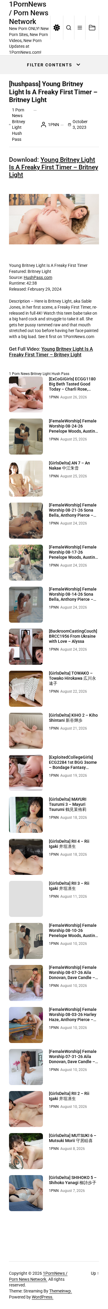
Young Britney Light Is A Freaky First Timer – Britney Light (53, 167)
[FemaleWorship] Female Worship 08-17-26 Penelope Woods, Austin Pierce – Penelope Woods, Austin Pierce (74, 557)
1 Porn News (19, 374)
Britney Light (41, 374)
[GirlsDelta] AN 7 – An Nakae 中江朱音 (69, 465)
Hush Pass (60, 374)
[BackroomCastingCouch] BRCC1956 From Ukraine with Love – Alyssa (73, 636)
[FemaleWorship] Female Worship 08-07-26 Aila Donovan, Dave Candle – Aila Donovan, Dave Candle (73, 977)
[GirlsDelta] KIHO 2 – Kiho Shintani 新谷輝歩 (73, 718)
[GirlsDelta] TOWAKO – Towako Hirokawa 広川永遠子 (72, 678)
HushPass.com (38, 277)
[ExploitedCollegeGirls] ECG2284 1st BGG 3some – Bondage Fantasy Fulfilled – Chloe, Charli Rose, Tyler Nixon (73, 767)
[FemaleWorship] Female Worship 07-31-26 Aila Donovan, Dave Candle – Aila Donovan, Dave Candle (73, 1061)
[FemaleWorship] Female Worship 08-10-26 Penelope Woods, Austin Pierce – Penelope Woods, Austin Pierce (74, 935)
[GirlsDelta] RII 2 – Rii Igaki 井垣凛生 (69, 1096)
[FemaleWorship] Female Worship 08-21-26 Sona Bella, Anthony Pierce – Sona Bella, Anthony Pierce (73, 515)
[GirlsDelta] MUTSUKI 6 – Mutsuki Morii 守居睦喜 (72, 1138)
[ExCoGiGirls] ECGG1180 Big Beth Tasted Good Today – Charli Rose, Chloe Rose (72, 386)
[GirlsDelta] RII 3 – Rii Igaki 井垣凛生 (69, 886)
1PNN (53, 124)
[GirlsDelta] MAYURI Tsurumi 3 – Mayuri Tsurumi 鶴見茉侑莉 (67, 804)
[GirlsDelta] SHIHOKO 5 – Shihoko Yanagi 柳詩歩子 (73, 1180)
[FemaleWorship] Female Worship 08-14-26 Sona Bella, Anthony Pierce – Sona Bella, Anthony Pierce (73, 599)
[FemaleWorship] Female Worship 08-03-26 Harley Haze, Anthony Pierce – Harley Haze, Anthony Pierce (73, 1019)
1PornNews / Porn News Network (28, 13)
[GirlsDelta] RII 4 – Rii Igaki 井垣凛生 (69, 844)
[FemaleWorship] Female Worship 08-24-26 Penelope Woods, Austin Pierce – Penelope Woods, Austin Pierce (74, 431)
